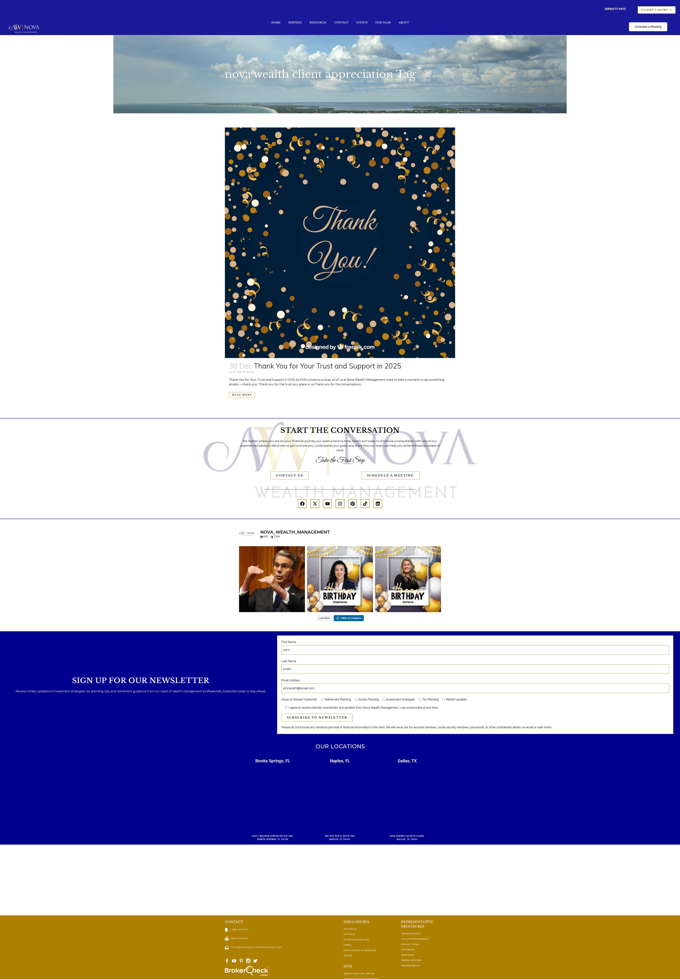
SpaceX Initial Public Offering (359, 973)
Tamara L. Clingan (410, 944)
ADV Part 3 (349, 934)
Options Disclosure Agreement (360, 950)
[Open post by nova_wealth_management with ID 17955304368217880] (408, 579)
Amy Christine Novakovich (415, 939)
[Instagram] (340, 503)
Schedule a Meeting (390, 475)
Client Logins (654, 10)
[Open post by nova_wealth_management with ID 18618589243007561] (340, 579)
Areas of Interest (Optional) (299, 699)
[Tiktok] (365, 503)
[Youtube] (327, 503)
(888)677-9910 (615, 9)
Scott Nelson (407, 955)
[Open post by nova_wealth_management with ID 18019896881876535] (272, 579)
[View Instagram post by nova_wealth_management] (301, 607)
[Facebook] (302, 503)
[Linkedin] (377, 503)
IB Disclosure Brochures (356, 939)
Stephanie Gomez (410, 965)
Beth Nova (246, 372)
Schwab (348, 955)
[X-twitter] (314, 503)
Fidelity (347, 945)
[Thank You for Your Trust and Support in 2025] (340, 242)
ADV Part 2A (350, 929)
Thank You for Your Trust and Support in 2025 (327, 365)
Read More (242, 394)
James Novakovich (411, 933)
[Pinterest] (352, 503)
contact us (289, 475)
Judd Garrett (407, 949)
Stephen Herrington (411, 960)
